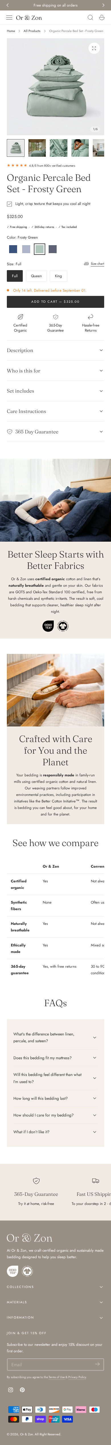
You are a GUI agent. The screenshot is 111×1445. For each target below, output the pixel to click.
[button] (9, 17)
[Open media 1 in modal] (94, 48)
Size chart (97, 263)
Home (11, 31)
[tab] (15, 148)
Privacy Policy (77, 1377)
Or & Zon (26, 1434)
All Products (32, 31)
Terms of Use (57, 1377)
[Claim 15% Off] (97, 1364)
